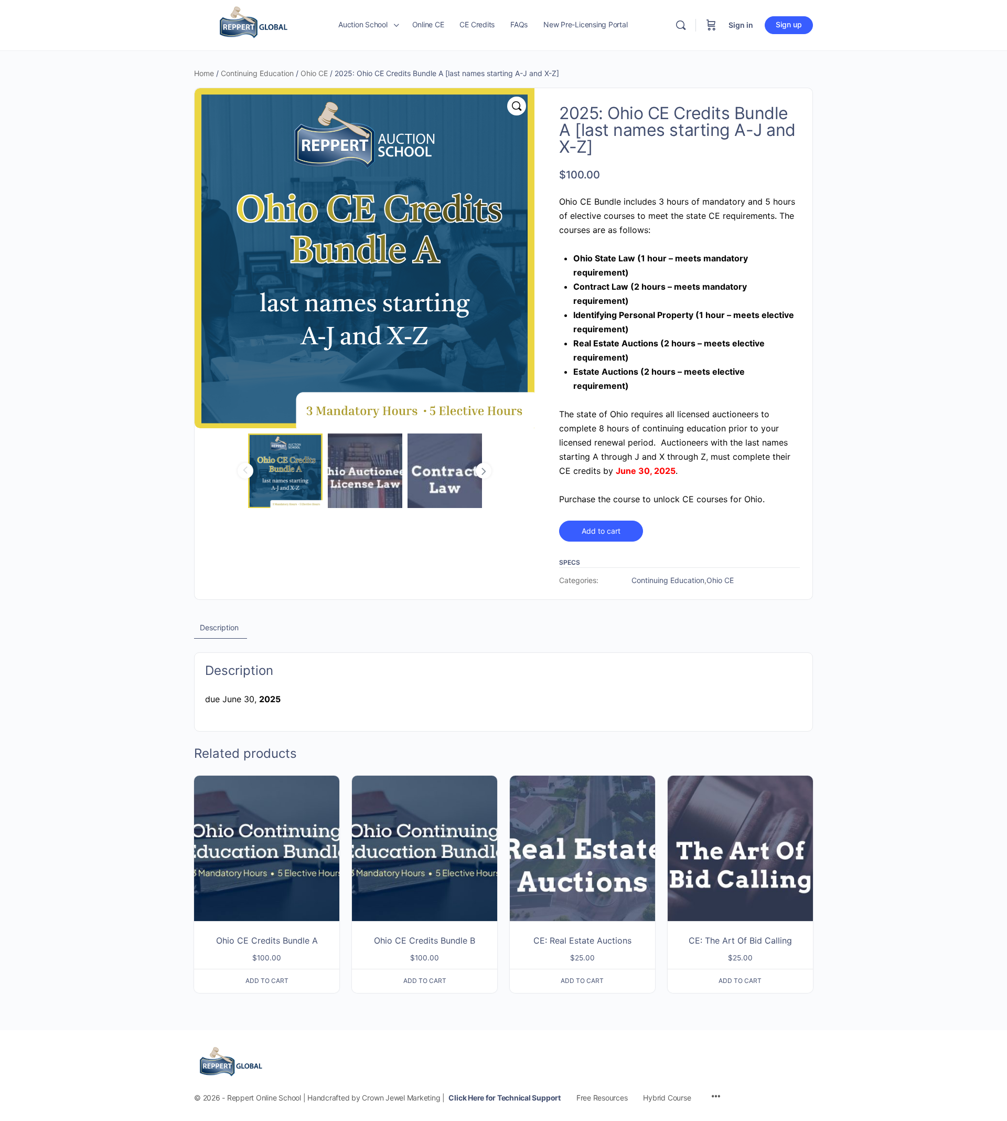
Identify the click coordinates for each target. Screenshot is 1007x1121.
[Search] (680, 25)
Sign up (789, 24)
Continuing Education (257, 73)
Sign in (741, 24)
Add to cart (601, 530)
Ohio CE (314, 73)
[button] (516, 106)
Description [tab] (219, 627)
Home (204, 73)
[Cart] (711, 25)
